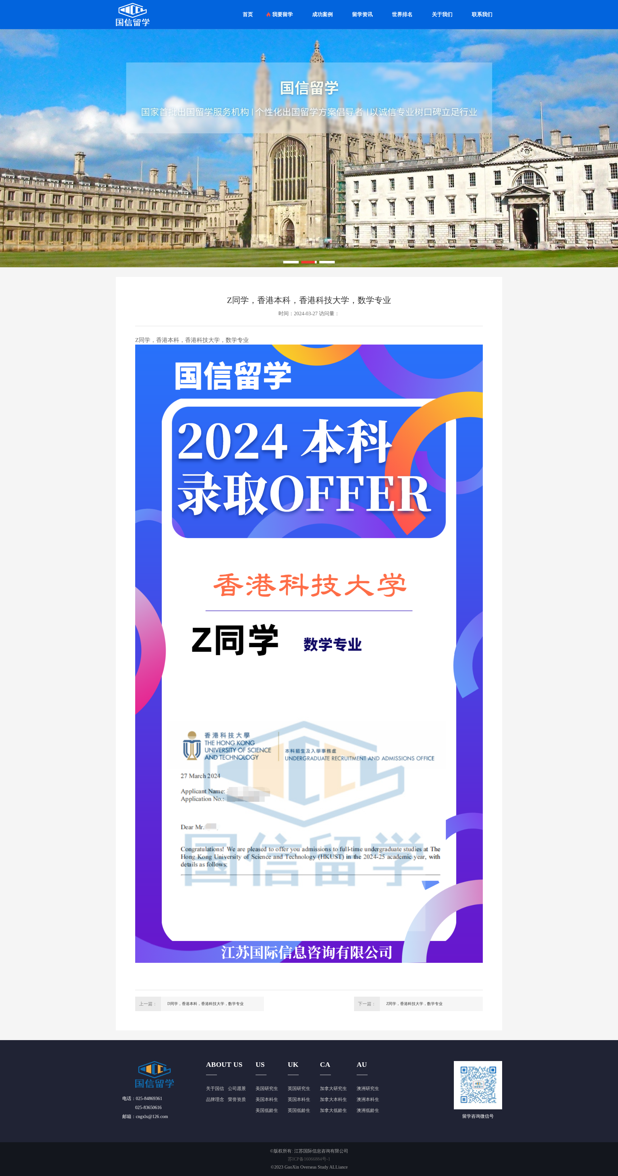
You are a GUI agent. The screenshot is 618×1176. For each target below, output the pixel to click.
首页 (248, 14)
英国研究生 (299, 1088)
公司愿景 (237, 1088)
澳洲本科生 (368, 1099)
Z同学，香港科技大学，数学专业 (414, 1003)
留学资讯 (362, 14)
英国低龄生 (299, 1110)
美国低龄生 (267, 1110)
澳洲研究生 (368, 1088)
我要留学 (282, 14)
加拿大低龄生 (333, 1110)
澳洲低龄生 (368, 1110)
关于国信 (215, 1088)
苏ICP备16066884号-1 (309, 1159)
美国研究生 (267, 1088)
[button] (291, 262)
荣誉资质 (237, 1099)
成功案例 (322, 14)
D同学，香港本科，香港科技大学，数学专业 (205, 1003)
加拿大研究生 (333, 1088)
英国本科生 (299, 1099)
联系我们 (482, 14)
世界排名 (402, 14)
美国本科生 (267, 1099)
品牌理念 (215, 1099)
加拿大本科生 (333, 1099)
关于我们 (442, 14)
